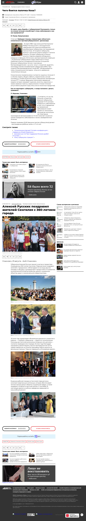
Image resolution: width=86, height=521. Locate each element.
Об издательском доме (19, 488)
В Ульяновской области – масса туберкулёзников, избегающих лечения (44, 171)
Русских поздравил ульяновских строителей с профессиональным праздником (18, 455)
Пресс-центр (30, 488)
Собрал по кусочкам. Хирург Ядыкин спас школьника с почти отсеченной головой (73, 236)
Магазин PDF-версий (52, 488)
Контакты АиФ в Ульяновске (20, 489)
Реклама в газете (40, 488)
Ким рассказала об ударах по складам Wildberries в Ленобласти (72, 245)
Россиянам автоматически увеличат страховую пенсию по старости (73, 250)
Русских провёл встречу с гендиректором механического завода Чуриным (44, 460)
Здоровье (11, 20)
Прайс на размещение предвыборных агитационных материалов (59, 489)
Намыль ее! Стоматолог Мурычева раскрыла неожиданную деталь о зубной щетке (73, 208)
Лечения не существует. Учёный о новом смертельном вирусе (73, 229)
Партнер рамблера (59, 514)
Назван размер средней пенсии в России (72, 256)
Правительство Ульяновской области (12, 252)
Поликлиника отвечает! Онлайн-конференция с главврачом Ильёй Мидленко (30, 131)
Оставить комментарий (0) (43, 144)
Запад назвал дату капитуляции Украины (71, 267)
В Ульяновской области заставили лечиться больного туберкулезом (44, 166)
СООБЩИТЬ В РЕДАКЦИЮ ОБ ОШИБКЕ (22, 492)
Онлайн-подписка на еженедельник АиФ (70, 488)
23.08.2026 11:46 (6, 204)
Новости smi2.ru (8, 199)
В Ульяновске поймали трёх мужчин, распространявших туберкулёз (17, 177)
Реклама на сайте (34, 489)
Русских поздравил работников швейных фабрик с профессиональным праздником (18, 460)
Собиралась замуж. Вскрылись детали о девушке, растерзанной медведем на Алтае (72, 219)
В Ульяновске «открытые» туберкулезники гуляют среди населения (18, 171)
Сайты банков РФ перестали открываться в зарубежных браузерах (73, 261)
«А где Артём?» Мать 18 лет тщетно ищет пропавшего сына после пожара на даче (73, 214)
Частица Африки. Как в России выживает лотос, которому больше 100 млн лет (73, 225)
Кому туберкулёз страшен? (24, 137)
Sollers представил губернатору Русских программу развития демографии (44, 455)
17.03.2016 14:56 (6, 6)
